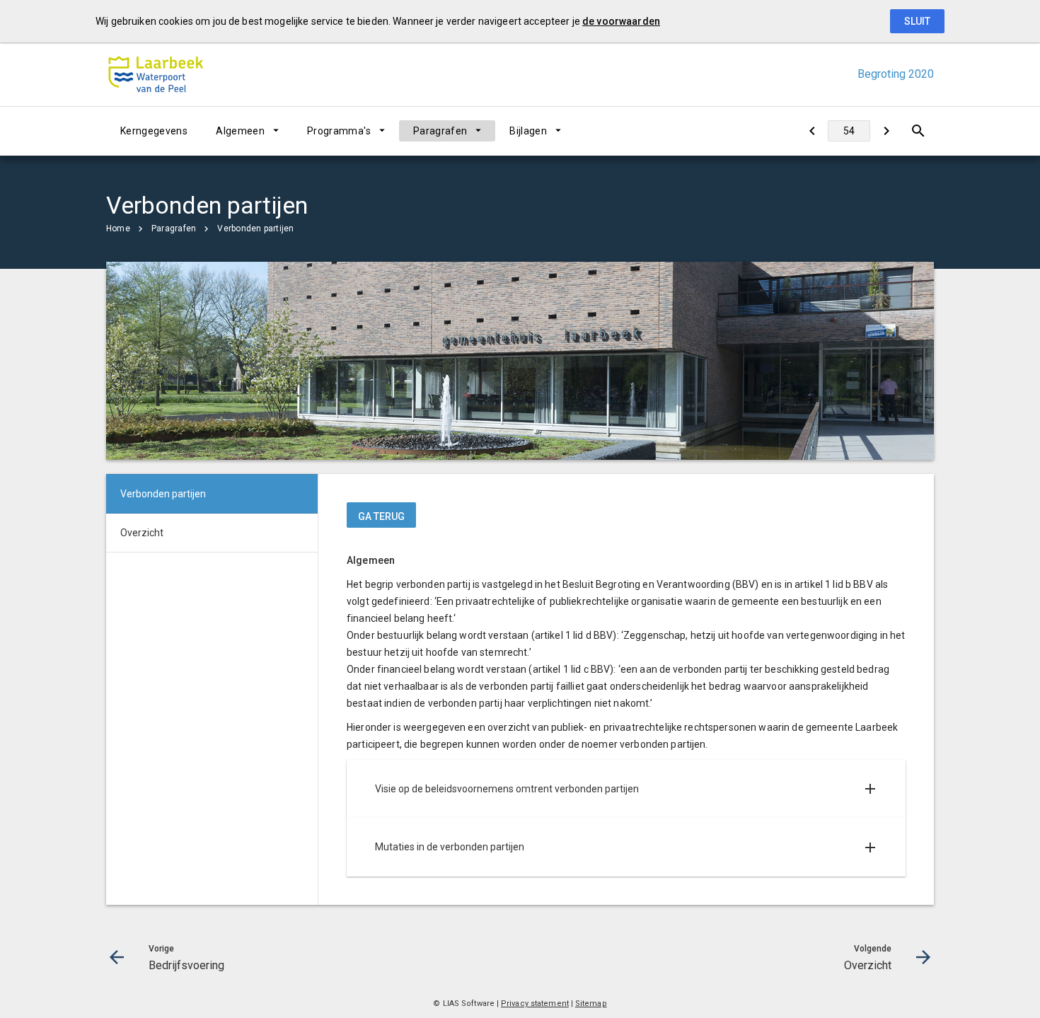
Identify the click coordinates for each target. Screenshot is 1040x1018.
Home (118, 228)
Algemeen (240, 131)
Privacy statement (535, 1003)
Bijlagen (528, 131)
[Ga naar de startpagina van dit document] (155, 74)
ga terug (381, 516)
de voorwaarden (621, 21)
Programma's (339, 131)
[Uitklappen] (870, 789)
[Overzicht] (886, 130)
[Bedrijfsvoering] (812, 130)
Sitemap (591, 1003)
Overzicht (141, 532)
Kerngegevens (153, 131)
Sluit (917, 21)
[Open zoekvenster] (918, 130)
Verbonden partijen (255, 228)
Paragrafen (440, 131)
